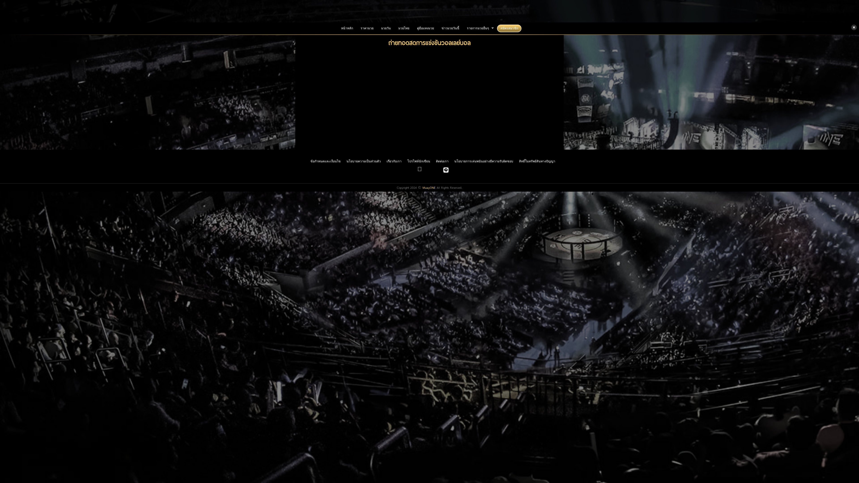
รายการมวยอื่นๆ (478, 28)
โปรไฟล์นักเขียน (418, 161)
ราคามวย (367, 28)
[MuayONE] (429, 11)
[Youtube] (429, 171)
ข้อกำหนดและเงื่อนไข (325, 161)
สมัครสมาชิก (509, 28)
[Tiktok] (436, 171)
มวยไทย (403, 28)
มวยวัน (386, 28)
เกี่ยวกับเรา (394, 161)
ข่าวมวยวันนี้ (450, 28)
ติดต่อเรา (442, 161)
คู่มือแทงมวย (425, 28)
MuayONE (429, 187)
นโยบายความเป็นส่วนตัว (364, 161)
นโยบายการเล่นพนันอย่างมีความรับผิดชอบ (483, 161)
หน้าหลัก (347, 28)
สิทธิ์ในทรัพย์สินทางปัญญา (537, 161)
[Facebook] (420, 171)
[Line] (445, 171)
